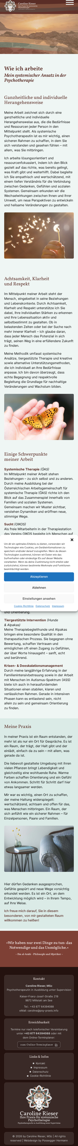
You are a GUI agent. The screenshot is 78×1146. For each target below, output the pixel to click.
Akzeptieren (39, 576)
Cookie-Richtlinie (24, 605)
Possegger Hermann (55, 1140)
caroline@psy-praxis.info (43, 1010)
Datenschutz (43, 605)
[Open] (70, 3)
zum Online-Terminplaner (36, 1045)
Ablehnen (39, 587)
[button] (72, 540)
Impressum (58, 605)
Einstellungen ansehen (39, 598)
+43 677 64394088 (42, 1006)
